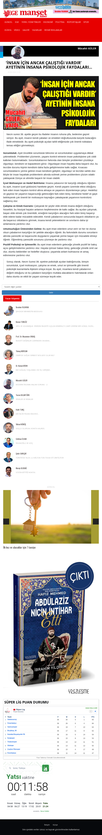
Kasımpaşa (11, 753)
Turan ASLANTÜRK (22, 394)
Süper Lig (20, 709)
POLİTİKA (59, 22)
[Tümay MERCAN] (8, 354)
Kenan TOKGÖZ (21, 321)
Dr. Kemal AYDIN (21, 365)
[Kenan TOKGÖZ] (8, 325)
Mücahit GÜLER (21, 380)
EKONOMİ (48, 22)
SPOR (86, 22)
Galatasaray (12, 719)
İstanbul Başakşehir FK (16, 734)
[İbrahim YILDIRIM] (8, 310)
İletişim (47, 825)
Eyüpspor (11, 738)
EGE (17, 22)
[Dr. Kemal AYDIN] (8, 369)
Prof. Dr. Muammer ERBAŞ (25, 336)
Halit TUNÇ (20, 409)
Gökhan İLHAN (21, 438)
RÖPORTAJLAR (74, 22)
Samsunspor (12, 727)
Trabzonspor (12, 742)
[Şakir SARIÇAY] (8, 457)
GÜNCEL (8, 22)
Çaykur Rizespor (13, 749)
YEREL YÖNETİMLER (31, 22)
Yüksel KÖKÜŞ (21, 424)
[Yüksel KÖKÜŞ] (8, 427)
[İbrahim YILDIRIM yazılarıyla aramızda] (76, 11)
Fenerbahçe (11, 723)
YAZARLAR (37, 30)
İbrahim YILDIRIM (22, 307)
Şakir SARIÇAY (21, 453)
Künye (55, 825)
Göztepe (10, 745)
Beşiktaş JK (12, 731)
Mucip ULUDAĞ (21, 468)
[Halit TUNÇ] (8, 413)
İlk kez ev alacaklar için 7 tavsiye (19, 547)
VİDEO (17, 30)
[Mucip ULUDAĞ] (8, 471)
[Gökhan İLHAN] (8, 442)
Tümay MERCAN (21, 351)
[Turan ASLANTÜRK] (8, 398)
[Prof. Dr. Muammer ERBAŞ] (8, 340)
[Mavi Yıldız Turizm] (51, 4)
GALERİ (26, 30)
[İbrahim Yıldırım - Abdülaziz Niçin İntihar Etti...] (51, 627)
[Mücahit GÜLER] (8, 384)
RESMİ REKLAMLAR (53, 30)
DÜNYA (8, 30)
